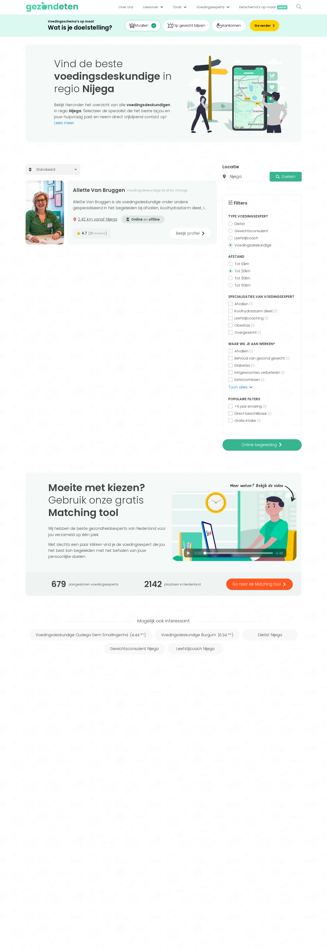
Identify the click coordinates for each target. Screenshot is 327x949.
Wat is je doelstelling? (80, 28)
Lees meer (64, 123)
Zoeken (288, 176)
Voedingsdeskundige (252, 245)
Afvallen (141, 25)
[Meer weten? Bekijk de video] (234, 526)
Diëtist (239, 223)
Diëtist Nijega (270, 635)
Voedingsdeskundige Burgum (197, 635)
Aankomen (231, 25)
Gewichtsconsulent (251, 231)
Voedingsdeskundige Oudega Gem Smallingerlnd (91, 635)
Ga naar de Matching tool (256, 584)
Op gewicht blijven (189, 25)
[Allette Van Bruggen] (45, 212)
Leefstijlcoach (246, 238)
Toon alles (238, 387)
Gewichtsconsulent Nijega (134, 648)
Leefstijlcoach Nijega (195, 648)
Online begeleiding (259, 444)
